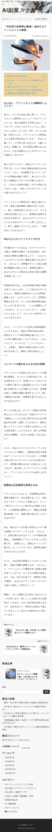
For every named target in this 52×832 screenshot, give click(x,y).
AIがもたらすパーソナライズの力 (22, 86)
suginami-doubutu (41, 36)
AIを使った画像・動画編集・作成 (19, 796)
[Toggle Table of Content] (42, 76)
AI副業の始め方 (11, 800)
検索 (4, 687)
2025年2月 (10, 761)
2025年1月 (9, 765)
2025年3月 (10, 757)
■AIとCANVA (11, 811)
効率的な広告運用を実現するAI (22, 93)
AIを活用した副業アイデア (16, 792)
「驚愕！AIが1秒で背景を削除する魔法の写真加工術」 (26, 702)
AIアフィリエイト (12, 807)
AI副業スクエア (22, 10)
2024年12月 (10, 769)
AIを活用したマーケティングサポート (21, 788)
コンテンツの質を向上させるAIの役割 (25, 90)
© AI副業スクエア (26, 825)
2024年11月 (10, 773)
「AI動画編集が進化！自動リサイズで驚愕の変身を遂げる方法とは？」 (25, 721)
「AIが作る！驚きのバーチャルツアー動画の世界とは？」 (24, 707)
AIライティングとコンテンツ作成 (19, 784)
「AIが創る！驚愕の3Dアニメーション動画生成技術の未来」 (26, 728)
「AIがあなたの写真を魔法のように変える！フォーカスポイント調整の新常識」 (25, 714)
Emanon (31, 828)
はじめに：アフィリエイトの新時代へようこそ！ (26, 82)
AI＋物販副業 (10, 804)
